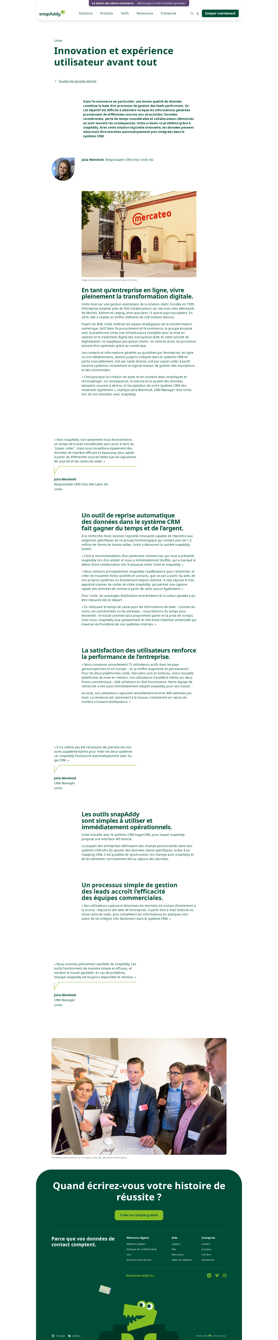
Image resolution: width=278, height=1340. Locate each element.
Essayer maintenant (220, 13)
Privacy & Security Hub (139, 1259)
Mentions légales (136, 1243)
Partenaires (208, 1259)
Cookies (76, 1335)
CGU (129, 1254)
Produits (106, 13)
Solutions (86, 13)
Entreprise (168, 13)
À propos (207, 1249)
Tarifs (125, 13)
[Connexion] (197, 13)
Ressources (145, 13)
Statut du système (182, 1259)
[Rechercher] (192, 13)
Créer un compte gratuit (139, 1215)
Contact (206, 1243)
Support (176, 1243)
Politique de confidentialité (142, 1249)
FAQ (174, 1249)
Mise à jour (178, 1254)
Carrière (206, 1254)
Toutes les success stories (77, 81)
